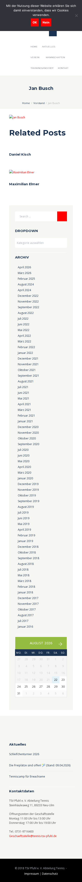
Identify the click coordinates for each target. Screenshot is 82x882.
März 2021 (24, 410)
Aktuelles (48, 46)
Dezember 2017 (28, 598)
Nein (46, 22)
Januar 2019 (25, 541)
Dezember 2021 (28, 358)
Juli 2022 (23, 319)
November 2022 (28, 301)
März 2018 (24, 581)
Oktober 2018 (27, 552)
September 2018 (28, 558)
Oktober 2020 (27, 438)
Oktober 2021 (27, 370)
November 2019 (28, 490)
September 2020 (28, 444)
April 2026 (24, 267)
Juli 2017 (23, 621)
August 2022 (26, 313)
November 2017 (28, 604)
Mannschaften (55, 57)
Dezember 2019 (28, 484)
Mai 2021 (23, 398)
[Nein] (76, 15)
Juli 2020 (23, 450)
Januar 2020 (25, 478)
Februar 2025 (26, 279)
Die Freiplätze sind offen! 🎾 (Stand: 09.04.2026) (39, 765)
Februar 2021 (26, 416)
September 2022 (28, 307)
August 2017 (26, 615)
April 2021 (24, 404)
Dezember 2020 (28, 427)
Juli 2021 (23, 387)
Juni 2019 (23, 518)
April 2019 (24, 530)
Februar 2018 (26, 587)
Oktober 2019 (27, 495)
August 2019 (26, 507)
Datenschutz (50, 874)
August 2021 (26, 381)
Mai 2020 (23, 461)
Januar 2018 (25, 592)
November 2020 (28, 433)
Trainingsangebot (42, 68)
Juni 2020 (23, 455)
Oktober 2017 (27, 609)
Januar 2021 (25, 421)
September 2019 (28, 501)
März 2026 (24, 273)
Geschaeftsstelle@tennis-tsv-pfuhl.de (33, 836)
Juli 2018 (23, 569)
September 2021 (28, 376)
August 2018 (26, 564)
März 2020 (24, 473)
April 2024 (24, 290)
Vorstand (39, 103)
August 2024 (26, 284)
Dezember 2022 (28, 296)
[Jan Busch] (41, 117)
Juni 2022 (23, 324)
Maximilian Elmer (24, 184)
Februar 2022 (26, 347)
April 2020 (24, 467)
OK (35, 22)
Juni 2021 (23, 393)
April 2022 (24, 336)
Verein (35, 57)
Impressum (31, 874)
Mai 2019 (23, 524)
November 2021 (28, 364)
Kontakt (63, 68)
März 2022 (24, 341)
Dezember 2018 (28, 547)
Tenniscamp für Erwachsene (27, 776)
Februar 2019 (26, 535)
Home (34, 46)
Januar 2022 (25, 353)
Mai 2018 (23, 575)
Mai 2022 (23, 330)
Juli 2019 (23, 512)
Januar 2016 (25, 627)
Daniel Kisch (20, 154)
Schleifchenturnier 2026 (24, 754)
